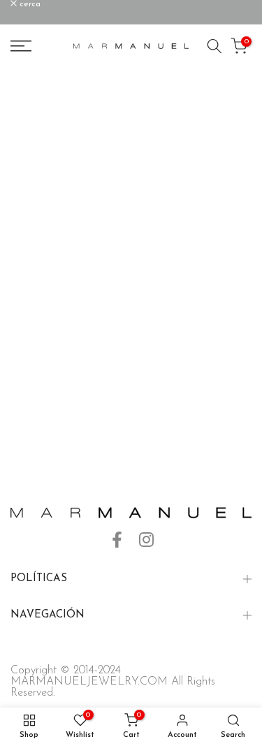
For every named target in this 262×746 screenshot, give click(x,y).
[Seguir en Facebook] (117, 539)
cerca (29, 4)
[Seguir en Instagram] (146, 539)
